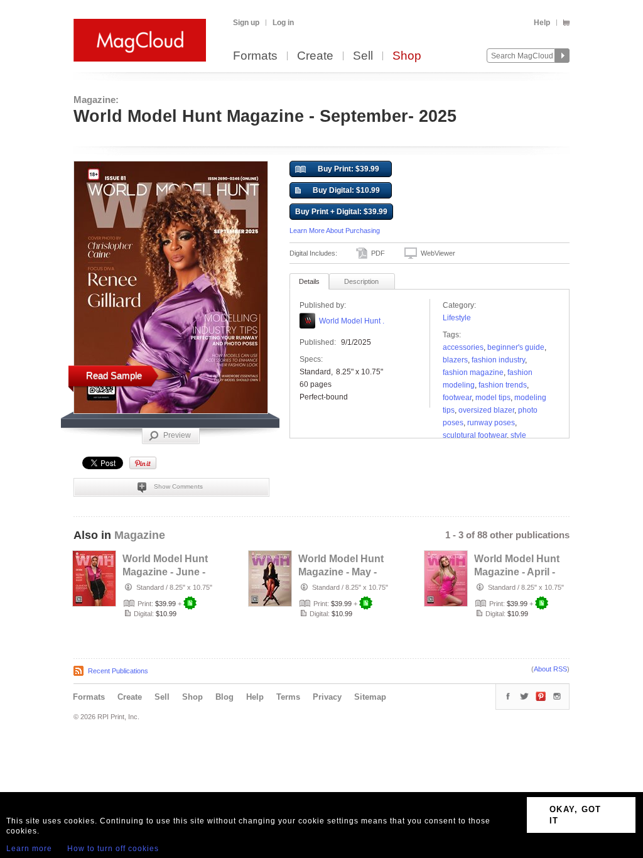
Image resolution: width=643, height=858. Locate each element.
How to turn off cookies (113, 848)
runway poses (491, 422)
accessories (463, 347)
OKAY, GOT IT (575, 815)
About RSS (550, 669)
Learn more (29, 848)
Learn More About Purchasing (334, 230)
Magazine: (96, 99)
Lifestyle (457, 317)
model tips (493, 397)
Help (542, 22)
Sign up (246, 22)
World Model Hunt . (351, 321)
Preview (177, 435)
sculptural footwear (475, 435)
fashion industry (498, 360)
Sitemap (370, 697)
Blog (224, 697)
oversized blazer (486, 410)
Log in (283, 22)
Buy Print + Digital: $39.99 (341, 211)
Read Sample (114, 375)
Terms (288, 697)
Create (315, 56)
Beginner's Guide (515, 347)
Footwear (457, 397)
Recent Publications (118, 671)
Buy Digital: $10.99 (346, 190)
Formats (255, 56)
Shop (406, 56)
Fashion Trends (502, 385)
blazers (455, 360)
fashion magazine (473, 372)
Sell (363, 56)
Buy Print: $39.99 (348, 169)
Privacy (327, 697)
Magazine (139, 535)
